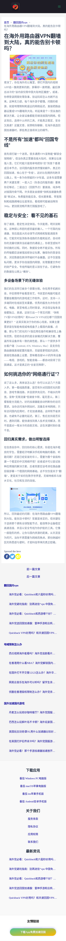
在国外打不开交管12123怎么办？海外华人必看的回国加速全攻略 (33, 672)
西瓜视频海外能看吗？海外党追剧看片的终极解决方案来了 (33, 653)
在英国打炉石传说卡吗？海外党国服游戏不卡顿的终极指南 (33, 741)
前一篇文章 (33, 569)
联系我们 (33, 842)
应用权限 (33, 834)
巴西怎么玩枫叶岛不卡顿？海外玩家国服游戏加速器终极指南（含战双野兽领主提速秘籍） (33, 722)
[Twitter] (12, 556)
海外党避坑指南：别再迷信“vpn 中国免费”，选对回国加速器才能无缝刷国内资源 (33, 604)
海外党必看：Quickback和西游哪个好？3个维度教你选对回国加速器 (33, 613)
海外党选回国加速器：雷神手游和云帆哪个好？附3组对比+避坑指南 (33, 623)
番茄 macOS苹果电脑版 (33, 786)
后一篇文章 (33, 576)
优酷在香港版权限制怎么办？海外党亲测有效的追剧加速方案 (33, 692)
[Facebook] (7, 556)
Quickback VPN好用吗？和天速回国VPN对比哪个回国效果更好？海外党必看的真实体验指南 (33, 633)
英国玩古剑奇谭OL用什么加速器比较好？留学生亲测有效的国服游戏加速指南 (33, 731)
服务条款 (33, 818)
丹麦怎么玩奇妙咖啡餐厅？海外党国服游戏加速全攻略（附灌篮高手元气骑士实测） (33, 712)
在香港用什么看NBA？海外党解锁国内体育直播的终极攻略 (33, 663)
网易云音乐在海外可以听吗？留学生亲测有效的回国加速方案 (33, 682)
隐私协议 (33, 826)
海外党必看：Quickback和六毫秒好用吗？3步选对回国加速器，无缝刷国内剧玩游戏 (33, 594)
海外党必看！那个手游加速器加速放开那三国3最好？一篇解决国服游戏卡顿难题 (33, 750)
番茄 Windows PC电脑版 (33, 778)
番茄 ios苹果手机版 (33, 793)
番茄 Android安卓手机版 (33, 801)
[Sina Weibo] (18, 556)
